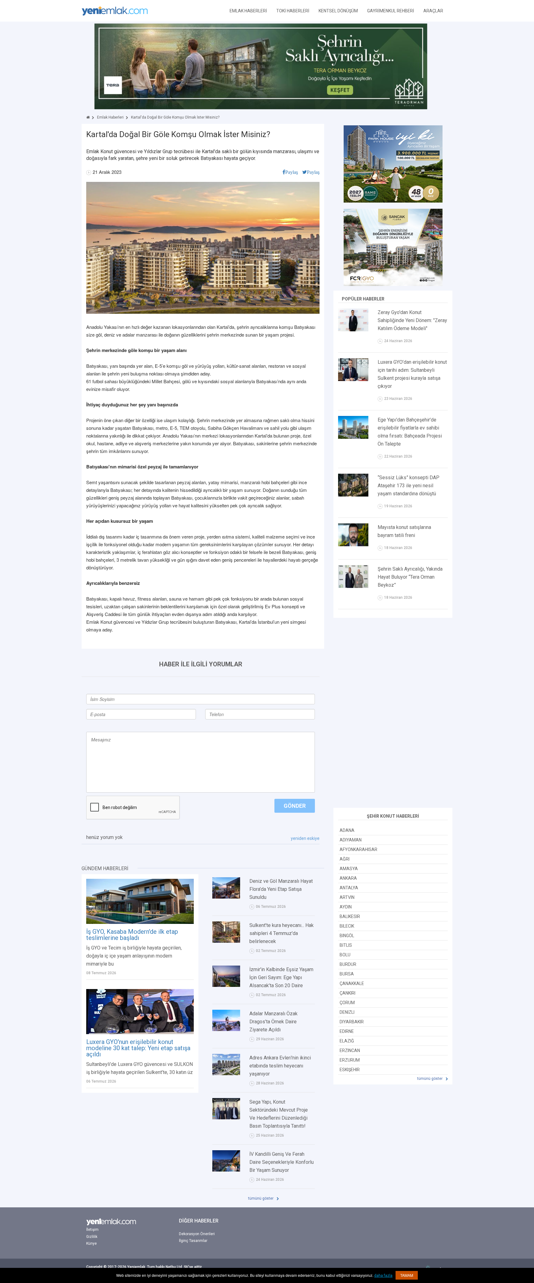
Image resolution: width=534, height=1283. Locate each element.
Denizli (347, 1012)
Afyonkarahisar (358, 849)
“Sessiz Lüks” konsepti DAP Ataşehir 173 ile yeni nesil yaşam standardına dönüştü (408, 486)
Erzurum (350, 1060)
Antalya (349, 887)
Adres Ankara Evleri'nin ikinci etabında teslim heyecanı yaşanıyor (280, 1066)
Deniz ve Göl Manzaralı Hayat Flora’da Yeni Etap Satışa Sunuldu (281, 889)
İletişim (92, 1229)
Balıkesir (350, 916)
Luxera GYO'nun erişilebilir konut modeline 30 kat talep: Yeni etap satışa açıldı (138, 1048)
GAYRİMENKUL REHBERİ (390, 10)
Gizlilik (91, 1237)
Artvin (347, 897)
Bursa (347, 973)
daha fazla (383, 1275)
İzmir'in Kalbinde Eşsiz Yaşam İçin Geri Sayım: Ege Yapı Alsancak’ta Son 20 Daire (281, 977)
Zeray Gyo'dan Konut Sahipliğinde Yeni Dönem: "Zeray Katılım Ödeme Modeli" (412, 320)
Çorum (347, 1002)
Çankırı (347, 993)
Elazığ (347, 1040)
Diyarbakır (352, 1021)
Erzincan (350, 1050)
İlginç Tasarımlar (193, 1241)
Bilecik (347, 926)
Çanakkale (352, 983)
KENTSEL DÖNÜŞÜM (338, 10)
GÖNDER (295, 806)
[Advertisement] (393, 713)
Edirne (347, 1031)
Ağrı (345, 859)
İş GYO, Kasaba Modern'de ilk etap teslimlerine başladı (132, 934)
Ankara (348, 878)
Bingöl (347, 935)
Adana (347, 830)
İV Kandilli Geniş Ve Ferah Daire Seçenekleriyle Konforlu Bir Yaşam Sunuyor (281, 1162)
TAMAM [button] (406, 1275)
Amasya (349, 868)
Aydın (346, 906)
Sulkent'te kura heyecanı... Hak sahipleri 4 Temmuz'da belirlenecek (281, 933)
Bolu (345, 954)
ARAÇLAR (433, 10)
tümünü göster (261, 1198)
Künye (91, 1243)
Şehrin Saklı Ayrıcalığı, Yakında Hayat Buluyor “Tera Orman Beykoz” (410, 577)
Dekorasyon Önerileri (197, 1234)
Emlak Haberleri (110, 117)
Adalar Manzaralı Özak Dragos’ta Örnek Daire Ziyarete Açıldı (273, 1022)
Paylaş (291, 172)
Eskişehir (350, 1069)
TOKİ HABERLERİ (292, 10)
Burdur (348, 964)
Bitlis (346, 945)
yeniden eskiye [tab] (305, 838)
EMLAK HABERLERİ (248, 10)
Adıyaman (351, 839)
